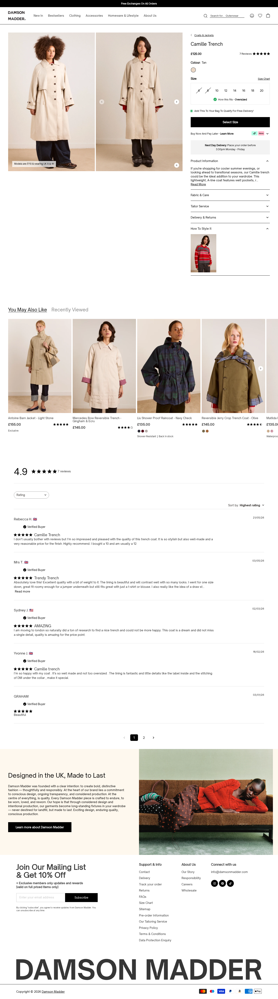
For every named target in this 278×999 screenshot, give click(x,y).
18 (252, 90)
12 (225, 90)
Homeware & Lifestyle (123, 15)
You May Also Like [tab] (27, 309)
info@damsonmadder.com (229, 872)
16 (243, 90)
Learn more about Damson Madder (40, 827)
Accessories (94, 15)
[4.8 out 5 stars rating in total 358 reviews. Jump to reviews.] (189, 424)
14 (234, 90)
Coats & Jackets (204, 35)
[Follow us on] (214, 883)
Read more (198, 184)
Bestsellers (56, 15)
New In (38, 15)
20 (261, 90)
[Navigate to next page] (154, 737)
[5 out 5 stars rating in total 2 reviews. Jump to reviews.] (60, 424)
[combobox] (31, 495)
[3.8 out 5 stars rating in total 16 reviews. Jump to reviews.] (125, 427)
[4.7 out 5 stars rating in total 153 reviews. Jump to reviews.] (254, 424)
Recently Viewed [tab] (69, 309)
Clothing (75, 15)
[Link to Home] (191, 35)
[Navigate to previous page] (124, 737)
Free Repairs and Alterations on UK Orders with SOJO (139, 3)
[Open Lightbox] (51, 102)
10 (216, 90)
